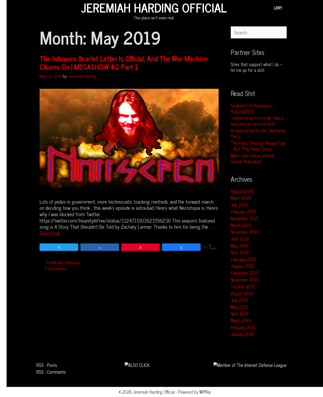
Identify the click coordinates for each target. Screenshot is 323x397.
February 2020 (243, 259)
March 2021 (241, 225)
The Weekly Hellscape (62, 262)
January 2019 (242, 334)
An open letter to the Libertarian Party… (258, 133)
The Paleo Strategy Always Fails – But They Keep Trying (258, 145)
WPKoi (205, 391)
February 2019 (243, 327)
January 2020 (242, 266)
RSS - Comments (51, 371)
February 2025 (243, 211)
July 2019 (239, 300)
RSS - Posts (46, 365)
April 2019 (240, 313)
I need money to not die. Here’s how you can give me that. (257, 120)
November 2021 (244, 218)
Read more (50, 233)
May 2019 (239, 306)
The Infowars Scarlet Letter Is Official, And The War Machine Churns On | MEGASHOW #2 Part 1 (124, 62)
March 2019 (241, 320)
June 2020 (240, 238)
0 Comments (56, 268)
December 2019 (244, 272)
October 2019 (243, 286)
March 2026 (241, 197)
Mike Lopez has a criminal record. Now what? (252, 158)
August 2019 (242, 293)
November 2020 (245, 232)
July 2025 (239, 204)
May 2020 (239, 245)
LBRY (278, 7)
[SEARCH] (288, 7)
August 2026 (242, 191)
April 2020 (240, 252)
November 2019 (244, 279)
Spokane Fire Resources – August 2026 (253, 108)
